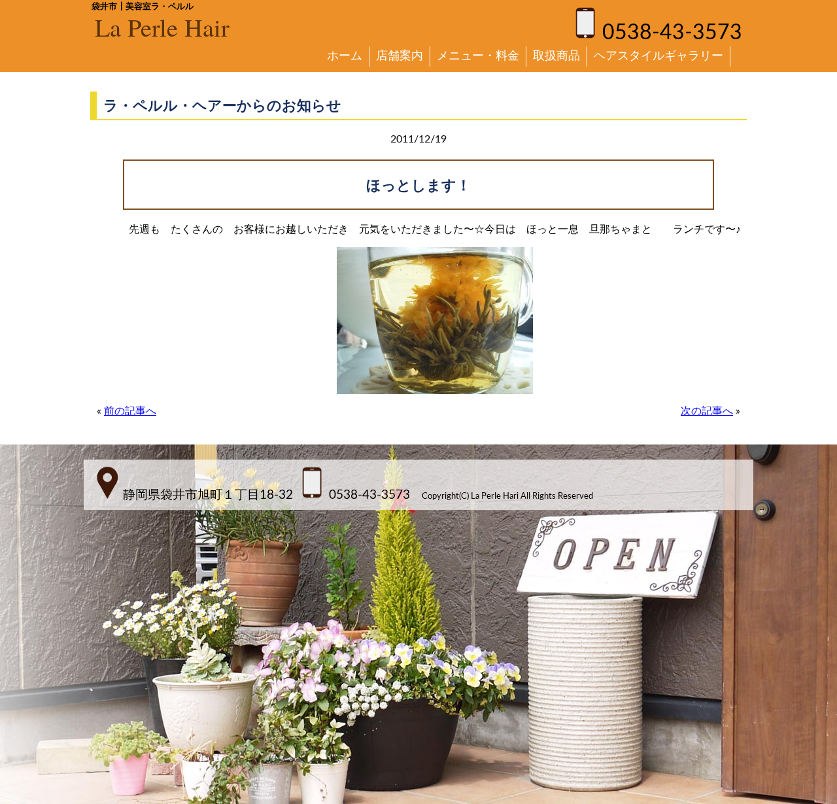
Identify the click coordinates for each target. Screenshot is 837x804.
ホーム (344, 55)
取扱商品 (556, 55)
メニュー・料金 (478, 55)
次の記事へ (707, 411)
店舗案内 (399, 55)
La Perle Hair (162, 27)
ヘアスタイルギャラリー (658, 55)
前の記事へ (130, 411)
